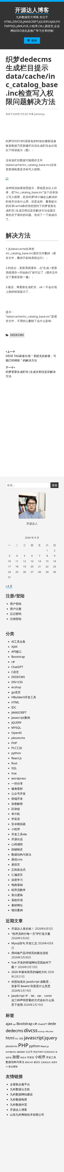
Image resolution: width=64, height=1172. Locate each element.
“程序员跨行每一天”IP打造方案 (30, 934)
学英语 (15, 819)
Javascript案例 (20, 718)
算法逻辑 (17, 895)
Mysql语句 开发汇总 (24, 943)
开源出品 (17, 839)
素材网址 (17, 905)
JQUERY (16, 723)
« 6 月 (9, 586)
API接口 (16, 652)
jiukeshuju (39, 114)
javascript (34, 1038)
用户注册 (15, 609)
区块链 (15, 809)
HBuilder (49, 1031)
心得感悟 (17, 844)
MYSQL (16, 728)
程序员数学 (18, 890)
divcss (31, 1030)
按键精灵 (17, 849)
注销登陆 (15, 619)
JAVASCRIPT (18, 712)
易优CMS (29, 1062)
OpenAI (16, 733)
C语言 (15, 672)
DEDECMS (17, 335)
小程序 (15, 829)
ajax (9, 1023)
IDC (13, 707)
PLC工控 (16, 748)
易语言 (15, 864)
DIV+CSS (17, 682)
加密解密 (17, 804)
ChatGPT (17, 667)
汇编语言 (17, 875)
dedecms (14, 1030)
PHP (14, 743)
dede (52, 1023)
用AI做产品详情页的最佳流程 (29, 953)
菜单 (34, 40)
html (10, 1038)
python (16, 753)
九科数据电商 (18, 1099)
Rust (14, 763)
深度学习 (17, 880)
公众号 (29, 1051)
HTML (15, 702)
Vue (14, 773)
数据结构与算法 (21, 854)
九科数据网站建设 (21, 1094)
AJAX (14, 647)
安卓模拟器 (18, 824)
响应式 (23, 1057)
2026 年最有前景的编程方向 (29, 972)
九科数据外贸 (18, 1104)
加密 (16, 1056)
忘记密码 (15, 614)
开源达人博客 (32, 10)
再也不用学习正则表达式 (44, 1052)
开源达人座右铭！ (22, 929)
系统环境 (17, 900)
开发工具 (51, 1057)
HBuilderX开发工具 (23, 697)
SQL (14, 768)
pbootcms (18, 738)
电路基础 (17, 885)
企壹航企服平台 (20, 1084)
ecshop (16, 687)
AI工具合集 (18, 641)
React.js (16, 758)
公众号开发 (18, 793)
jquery (50, 1038)
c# (13, 662)
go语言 (16, 692)
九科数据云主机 (20, 1089)
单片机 (15, 814)
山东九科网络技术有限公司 (27, 1115)
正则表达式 (18, 870)
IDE (21, 1038)
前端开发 (17, 799)
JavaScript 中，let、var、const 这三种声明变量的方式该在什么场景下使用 (32, 1000)
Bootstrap (18, 657)
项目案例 (17, 910)
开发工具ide (19, 834)
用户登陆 (15, 604)
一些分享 (17, 783)
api (14, 1024)
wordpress (18, 778)
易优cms (17, 859)
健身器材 (17, 789)
